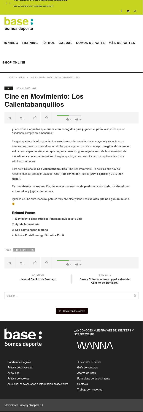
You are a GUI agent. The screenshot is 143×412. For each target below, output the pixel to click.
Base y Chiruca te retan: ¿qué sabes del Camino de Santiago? (105, 279)
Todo (9, 88)
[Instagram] (135, 11)
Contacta (82, 384)
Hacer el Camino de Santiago (38, 277)
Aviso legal (13, 373)
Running (10, 43)
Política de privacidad (20, 367)
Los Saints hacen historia (31, 230)
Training (30, 43)
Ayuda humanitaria (27, 224)
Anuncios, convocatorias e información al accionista (37, 384)
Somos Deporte (90, 43)
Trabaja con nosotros (89, 389)
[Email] (128, 11)
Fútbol (48, 43)
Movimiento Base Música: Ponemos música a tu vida (48, 218)
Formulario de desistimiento (93, 378)
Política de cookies (18, 378)
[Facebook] (121, 11)
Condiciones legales (19, 362)
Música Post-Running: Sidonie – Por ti (39, 235)
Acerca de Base (86, 373)
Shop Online (14, 62)
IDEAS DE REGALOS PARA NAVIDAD (33, 3)
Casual (65, 43)
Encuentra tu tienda (89, 362)
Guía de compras (87, 367)
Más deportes (122, 43)
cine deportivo (24, 249)
